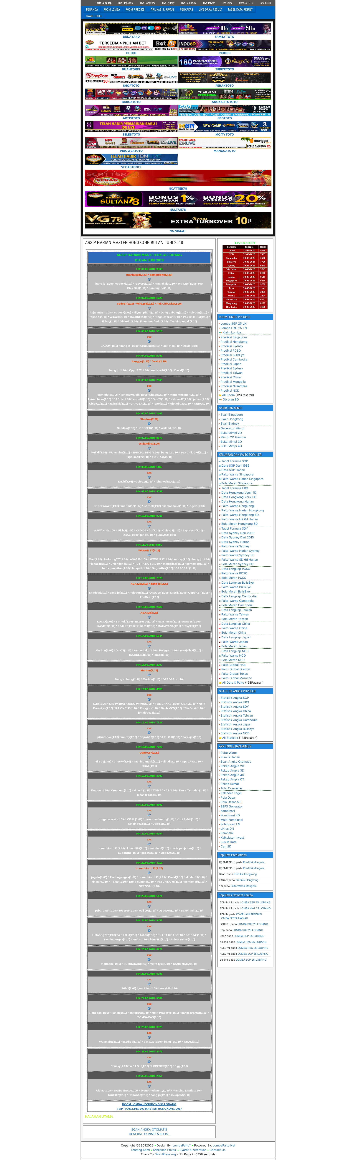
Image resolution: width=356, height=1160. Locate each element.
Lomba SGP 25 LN (234, 323)
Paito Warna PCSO (234, 573)
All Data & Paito (233, 682)
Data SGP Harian (233, 470)
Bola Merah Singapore (236, 483)
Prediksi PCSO (231, 350)
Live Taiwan (209, 2)
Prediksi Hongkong (234, 341)
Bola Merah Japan (234, 646)
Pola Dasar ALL (231, 802)
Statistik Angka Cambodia (239, 720)
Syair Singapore (232, 414)
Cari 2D (226, 846)
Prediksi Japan (231, 364)
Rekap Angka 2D (232, 766)
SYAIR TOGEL (94, 16)
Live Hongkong (148, 2)
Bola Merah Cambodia (237, 605)
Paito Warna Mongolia (243, 885)
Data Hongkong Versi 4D (238, 492)
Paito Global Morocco (236, 678)
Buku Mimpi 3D (231, 441)
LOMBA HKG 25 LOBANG (255, 908)
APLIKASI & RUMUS (162, 9)
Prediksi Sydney (232, 346)
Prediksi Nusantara (234, 386)
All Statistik (230, 738)
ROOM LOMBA (111, 9)
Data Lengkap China (235, 623)
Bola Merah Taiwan (234, 619)
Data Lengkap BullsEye (237, 582)
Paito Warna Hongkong (237, 506)
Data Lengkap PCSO (235, 569)
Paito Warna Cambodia (237, 600)
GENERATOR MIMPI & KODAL (149, 1134)
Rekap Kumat (230, 784)
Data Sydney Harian (235, 542)
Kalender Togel (231, 793)
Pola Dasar (228, 797)
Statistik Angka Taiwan (237, 715)
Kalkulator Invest (232, 837)
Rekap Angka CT (232, 779)
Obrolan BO (231, 399)
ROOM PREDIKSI (135, 9)
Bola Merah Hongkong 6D (239, 523)
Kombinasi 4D (230, 815)
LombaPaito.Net (224, 1145)
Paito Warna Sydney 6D (238, 555)
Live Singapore (126, 2)
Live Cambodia (189, 2)
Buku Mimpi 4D (231, 446)
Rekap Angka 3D (232, 770)
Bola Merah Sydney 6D (237, 564)
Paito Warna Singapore (237, 474)
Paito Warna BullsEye (236, 587)
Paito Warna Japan (234, 642)
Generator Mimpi (232, 428)
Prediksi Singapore (234, 337)
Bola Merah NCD (233, 660)
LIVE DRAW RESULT (210, 9)
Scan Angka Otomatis (236, 761)
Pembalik (227, 833)
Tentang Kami (140, 1150)
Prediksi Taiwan (232, 373)
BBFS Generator (232, 806)
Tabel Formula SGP (234, 461)
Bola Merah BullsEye (235, 591)
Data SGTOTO (246, 2)
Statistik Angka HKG (235, 702)
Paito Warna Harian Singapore (242, 479)
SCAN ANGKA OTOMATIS (149, 1129)
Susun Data (229, 842)
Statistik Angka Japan (236, 724)
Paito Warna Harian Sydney (240, 551)
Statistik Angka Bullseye (237, 729)
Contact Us (217, 1150)
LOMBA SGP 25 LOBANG (255, 902)
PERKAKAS (186, 9)
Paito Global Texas (234, 673)
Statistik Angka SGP (235, 698)
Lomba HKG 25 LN (234, 328)
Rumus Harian (230, 757)
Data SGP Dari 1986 (235, 465)
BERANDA (92, 9)
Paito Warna (229, 753)
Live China (227, 2)
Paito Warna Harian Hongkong (242, 510)
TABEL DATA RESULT (240, 9)
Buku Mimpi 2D (231, 433)
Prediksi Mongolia (233, 381)
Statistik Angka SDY (235, 706)
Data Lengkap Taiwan (236, 610)
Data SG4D (265, 2)
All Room (228, 395)
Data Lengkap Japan (235, 637)
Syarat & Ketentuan (193, 1150)
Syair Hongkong (232, 419)
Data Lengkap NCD (235, 651)
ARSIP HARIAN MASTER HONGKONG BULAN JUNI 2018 (134, 242)
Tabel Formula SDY (234, 528)
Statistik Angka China (236, 711)
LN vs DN (227, 828)
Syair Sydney (230, 423)
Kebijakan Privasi (165, 1150)
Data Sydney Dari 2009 (237, 533)
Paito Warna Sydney (235, 546)
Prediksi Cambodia (234, 359)
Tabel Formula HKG (234, 488)
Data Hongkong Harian (237, 501)
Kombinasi (228, 811)
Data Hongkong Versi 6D (238, 497)
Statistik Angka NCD (235, 733)
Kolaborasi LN (230, 824)
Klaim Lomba (232, 332)
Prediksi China (231, 377)
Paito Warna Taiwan (235, 614)
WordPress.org (165, 1154)
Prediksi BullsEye (232, 355)
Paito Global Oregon (235, 669)
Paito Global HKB (233, 665)
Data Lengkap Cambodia (238, 596)
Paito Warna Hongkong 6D (240, 515)
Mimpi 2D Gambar (233, 437)
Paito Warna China (234, 628)
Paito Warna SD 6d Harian (239, 559)
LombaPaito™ (181, 1145)
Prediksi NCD (230, 390)
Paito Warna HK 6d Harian (239, 519)
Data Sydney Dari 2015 (237, 537)
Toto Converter (231, 788)
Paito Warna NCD (233, 655)
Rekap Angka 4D (232, 775)
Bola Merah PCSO (233, 578)
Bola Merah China (233, 632)
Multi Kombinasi (232, 820)
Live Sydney (168, 2)
